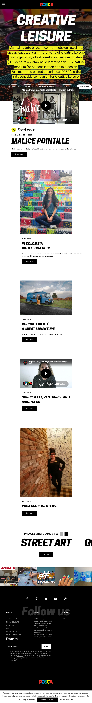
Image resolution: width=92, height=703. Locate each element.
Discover (46, 554)
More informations (66, 700)
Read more (19, 154)
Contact (64, 619)
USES (8, 628)
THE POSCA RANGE (13, 619)
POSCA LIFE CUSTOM (14, 634)
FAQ (7, 638)
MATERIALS (10, 625)
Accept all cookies (47, 700)
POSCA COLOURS (12, 622)
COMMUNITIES (11, 631)
